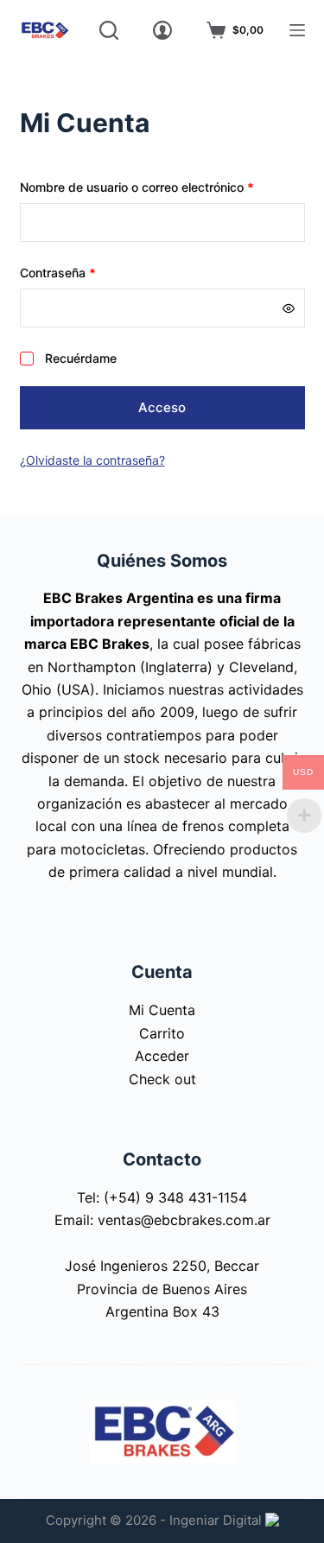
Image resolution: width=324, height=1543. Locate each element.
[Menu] (297, 30)
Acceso (162, 407)
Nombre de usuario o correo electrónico (162, 186)
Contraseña (88, 272)
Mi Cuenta (162, 1010)
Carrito (162, 1033)
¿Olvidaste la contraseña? (92, 460)
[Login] (162, 30)
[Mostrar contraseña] (289, 308)
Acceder (162, 1055)
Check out (162, 1079)
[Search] (108, 30)
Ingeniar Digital (217, 1520)
